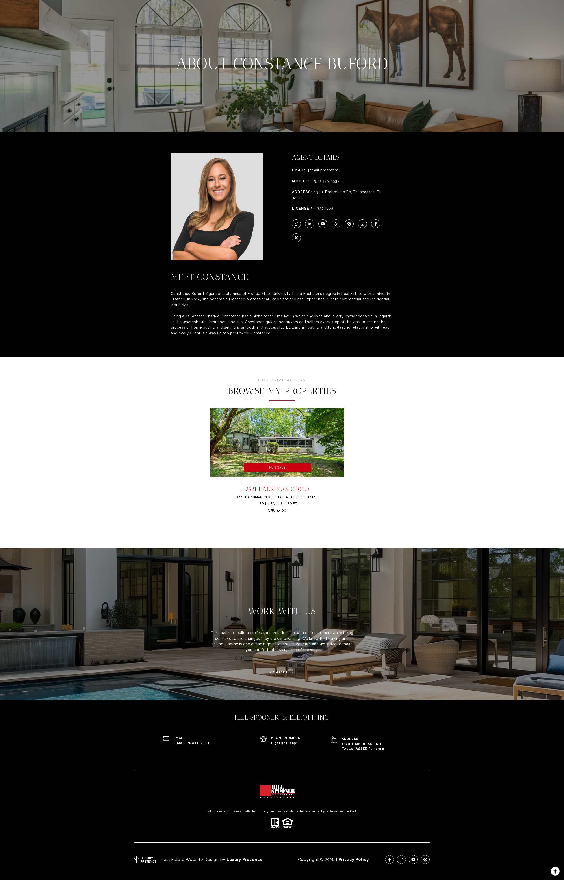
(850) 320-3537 (326, 181)
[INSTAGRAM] (362, 223)
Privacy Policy (354, 859)
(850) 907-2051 (284, 743)
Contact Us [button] (282, 672)
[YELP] (336, 223)
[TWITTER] (296, 237)
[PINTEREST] (425, 859)
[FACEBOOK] (375, 223)
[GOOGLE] (349, 223)
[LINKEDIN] (309, 223)
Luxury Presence (245, 859)
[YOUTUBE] (322, 223)
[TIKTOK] (296, 223)
